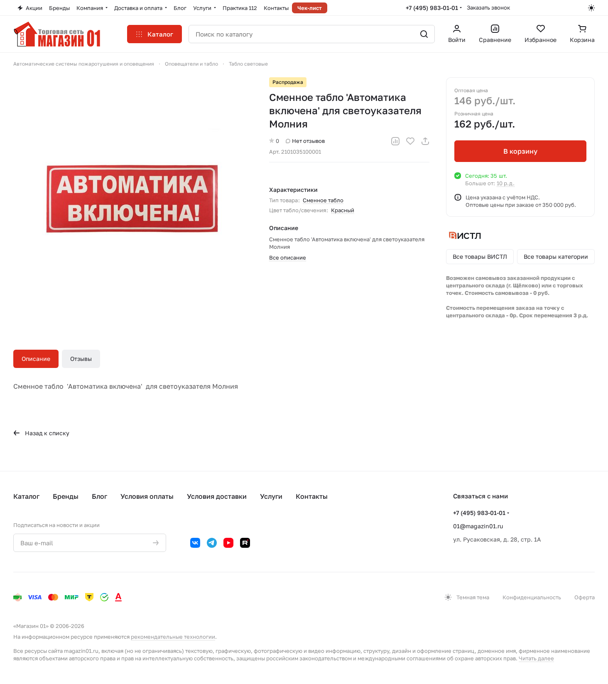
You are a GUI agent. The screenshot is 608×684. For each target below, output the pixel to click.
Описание (36, 358)
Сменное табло (323, 200)
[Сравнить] (395, 141)
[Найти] (424, 34)
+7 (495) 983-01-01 (432, 7)
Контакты (312, 496)
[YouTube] (228, 543)
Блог (99, 496)
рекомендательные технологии (173, 636)
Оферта (584, 597)
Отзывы (81, 358)
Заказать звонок (488, 7)
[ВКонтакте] (195, 543)
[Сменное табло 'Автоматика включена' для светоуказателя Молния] (133, 196)
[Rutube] (245, 543)
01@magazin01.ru (478, 526)
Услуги (271, 496)
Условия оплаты (147, 496)
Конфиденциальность (532, 597)
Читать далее (536, 658)
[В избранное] (410, 141)
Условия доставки (217, 496)
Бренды (65, 496)
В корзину (520, 151)
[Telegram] (212, 543)
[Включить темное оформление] (591, 8)
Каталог (26, 496)
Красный (342, 210)
